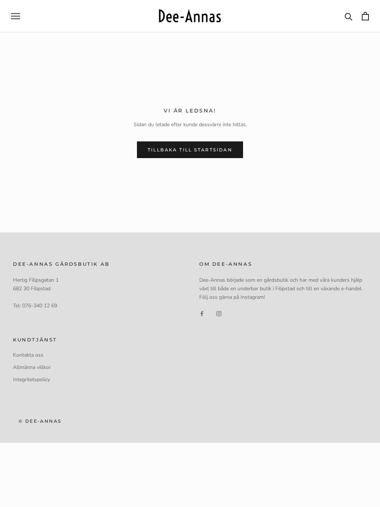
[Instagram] (219, 313)
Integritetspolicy (31, 379)
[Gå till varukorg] (365, 16)
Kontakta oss (28, 355)
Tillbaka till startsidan (190, 150)
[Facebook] (201, 313)
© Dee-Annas (40, 421)
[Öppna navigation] (15, 16)
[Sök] (349, 16)
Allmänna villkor (32, 367)
